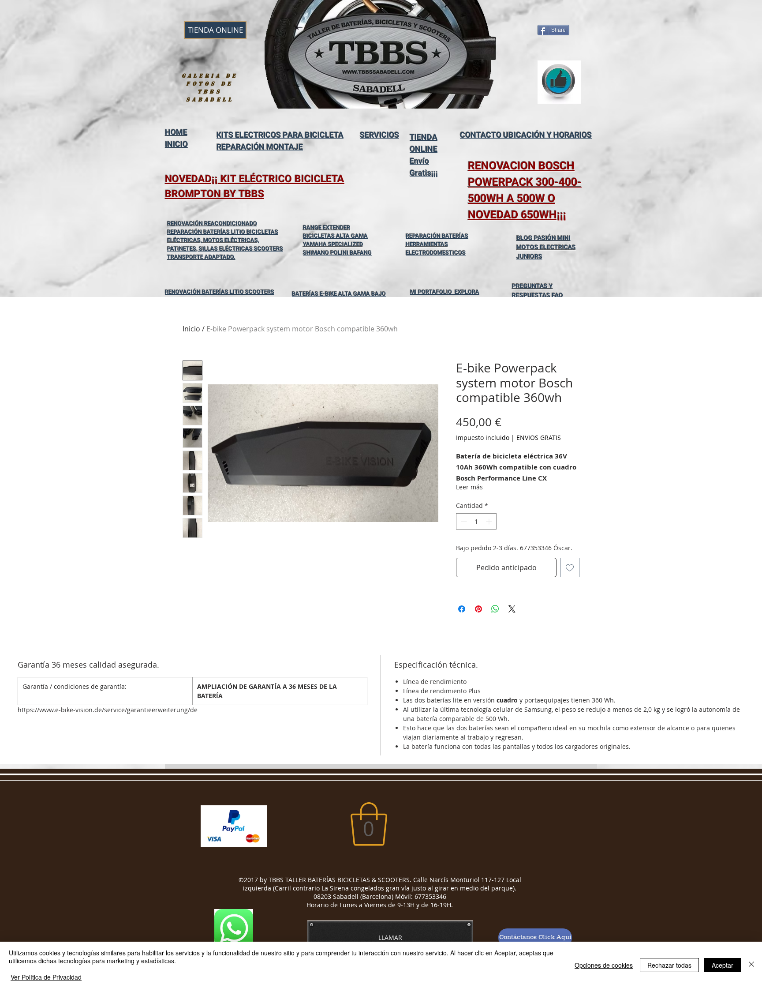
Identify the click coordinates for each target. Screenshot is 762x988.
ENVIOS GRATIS (538, 437)
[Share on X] (512, 609)
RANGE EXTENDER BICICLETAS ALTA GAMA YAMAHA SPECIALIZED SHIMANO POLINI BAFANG (337, 240)
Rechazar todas (669, 965)
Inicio (191, 329)
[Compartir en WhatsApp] (495, 609)
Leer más (469, 487)
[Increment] (489, 521)
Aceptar (722, 965)
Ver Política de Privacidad (46, 977)
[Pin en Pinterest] (478, 609)
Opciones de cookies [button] (604, 965)
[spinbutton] (476, 521)
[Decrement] (462, 521)
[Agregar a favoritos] (569, 567)
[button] (369, 824)
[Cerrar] (751, 965)
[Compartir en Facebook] (461, 609)
